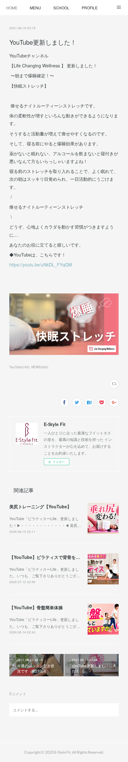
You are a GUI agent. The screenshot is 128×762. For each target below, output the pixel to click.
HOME (11, 7)
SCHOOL (61, 7)
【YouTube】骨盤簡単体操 (36, 607)
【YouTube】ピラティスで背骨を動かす (49, 557)
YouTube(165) (19, 367)
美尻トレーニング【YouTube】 (40, 506)
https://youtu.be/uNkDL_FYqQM (40, 264)
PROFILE (90, 7)
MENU (35, 7)
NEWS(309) (39, 367)
